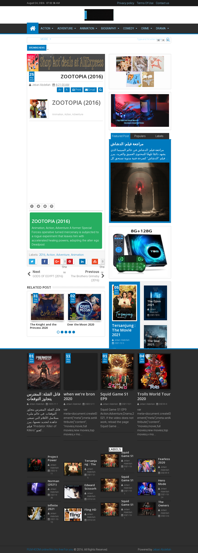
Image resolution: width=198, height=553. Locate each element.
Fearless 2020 (164, 467)
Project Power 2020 (53, 469)
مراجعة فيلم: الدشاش (127, 143)
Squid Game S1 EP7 (127, 439)
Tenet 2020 (52, 443)
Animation (87, 28)
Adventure (65, 28)
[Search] (168, 39)
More (44, 39)
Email (91, 89)
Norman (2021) (53, 492)
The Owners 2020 (163, 512)
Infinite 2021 (53, 517)
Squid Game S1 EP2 (127, 512)
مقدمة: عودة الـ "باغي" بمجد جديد (81, 47)
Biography (108, 28)
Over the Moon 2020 (80, 324)
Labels (159, 136)
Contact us (162, 3)
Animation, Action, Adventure (67, 114)
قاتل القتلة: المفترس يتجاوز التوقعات (43, 396)
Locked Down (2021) (89, 449)
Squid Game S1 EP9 (114, 396)
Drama (161, 28)
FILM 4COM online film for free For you (50, 549)
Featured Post (120, 136)
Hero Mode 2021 (162, 490)
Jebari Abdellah (162, 549)
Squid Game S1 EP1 (127, 488)
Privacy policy (125, 3)
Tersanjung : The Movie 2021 (124, 330)
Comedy (128, 28)
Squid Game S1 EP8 (127, 463)
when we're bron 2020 (79, 396)
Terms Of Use (145, 3)
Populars (140, 136)
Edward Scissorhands (90, 498)
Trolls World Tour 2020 (154, 396)
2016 (42, 254)
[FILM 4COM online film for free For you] (32, 28)
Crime (145, 28)
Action (45, 28)
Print (78, 89)
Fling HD (90, 519)
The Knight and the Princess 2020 (43, 326)
